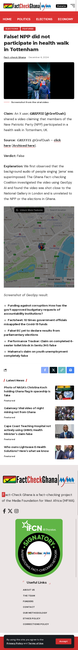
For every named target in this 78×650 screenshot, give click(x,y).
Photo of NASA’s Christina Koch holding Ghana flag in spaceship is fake (27, 391)
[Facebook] (4, 511)
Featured (28, 29)
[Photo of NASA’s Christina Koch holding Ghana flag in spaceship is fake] (64, 393)
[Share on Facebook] (45, 370)
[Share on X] (53, 370)
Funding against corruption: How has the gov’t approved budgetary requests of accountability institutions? (35, 310)
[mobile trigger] (72, 5)
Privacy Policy (15, 643)
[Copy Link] (62, 370)
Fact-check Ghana (15, 57)
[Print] (70, 370)
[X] (10, 511)
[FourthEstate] (27, 5)
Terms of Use (35, 643)
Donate (61, 6)
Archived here (24, 146)
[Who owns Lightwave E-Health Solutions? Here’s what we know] (64, 452)
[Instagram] (16, 511)
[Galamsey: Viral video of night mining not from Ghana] (64, 413)
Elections (12, 29)
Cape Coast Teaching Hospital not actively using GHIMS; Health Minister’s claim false (27, 430)
